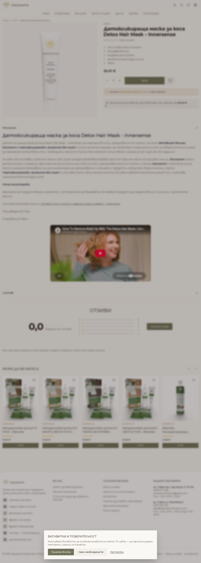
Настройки (117, 552)
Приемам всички (61, 552)
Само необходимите (91, 552)
